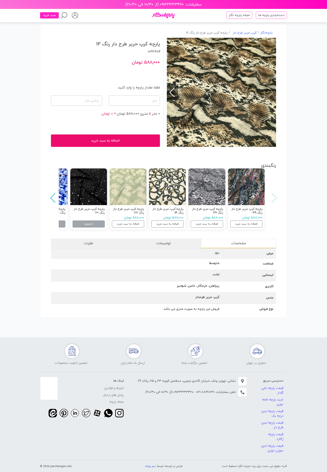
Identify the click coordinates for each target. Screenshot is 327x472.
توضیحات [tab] (163, 243)
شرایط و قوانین (114, 388)
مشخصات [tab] (238, 243)
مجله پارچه (116, 402)
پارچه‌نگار (266, 33)
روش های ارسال (113, 395)
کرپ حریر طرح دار (244, 33)
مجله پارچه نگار (239, 15)
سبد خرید (49, 15)
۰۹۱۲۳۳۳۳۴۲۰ (182, 392)
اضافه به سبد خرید (246, 224)
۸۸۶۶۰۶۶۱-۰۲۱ (204, 392)
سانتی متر (92, 101)
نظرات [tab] (88, 243)
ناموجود (88, 224)
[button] (227, 142)
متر (154, 101)
